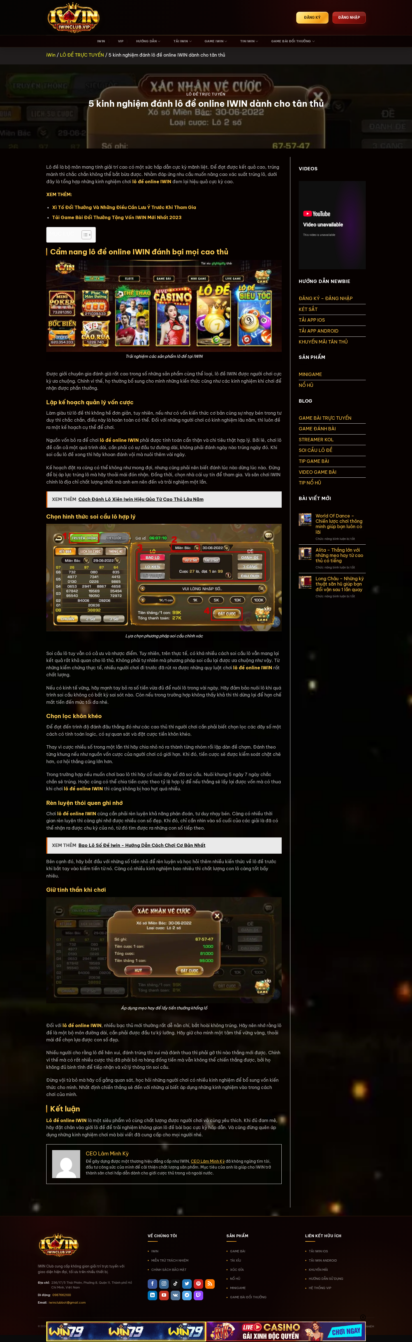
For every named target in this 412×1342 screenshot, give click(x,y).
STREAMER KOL (316, 439)
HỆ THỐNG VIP (320, 1288)
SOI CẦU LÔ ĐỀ (315, 450)
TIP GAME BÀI (314, 461)
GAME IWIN (214, 41)
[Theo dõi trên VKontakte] (175, 1295)
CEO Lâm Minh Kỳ (208, 1161)
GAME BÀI (237, 1251)
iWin (50, 55)
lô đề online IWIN (119, 440)
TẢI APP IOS (312, 320)
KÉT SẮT (308, 309)
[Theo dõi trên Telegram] (187, 1295)
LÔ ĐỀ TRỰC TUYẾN (82, 55)
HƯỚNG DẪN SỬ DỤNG (326, 1279)
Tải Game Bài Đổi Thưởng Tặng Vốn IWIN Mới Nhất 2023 (117, 217)
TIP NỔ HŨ (310, 483)
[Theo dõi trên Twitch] (198, 1295)
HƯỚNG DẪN (146, 41)
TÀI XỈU (235, 1260)
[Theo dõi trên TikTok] (175, 1284)
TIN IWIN (247, 41)
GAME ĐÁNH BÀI (317, 428)
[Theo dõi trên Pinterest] (198, 1284)
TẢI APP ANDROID (319, 331)
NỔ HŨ (306, 385)
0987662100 (61, 1295)
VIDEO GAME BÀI (317, 472)
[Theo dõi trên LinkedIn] (152, 1295)
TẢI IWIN (180, 41)
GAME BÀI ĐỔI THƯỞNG (291, 41)
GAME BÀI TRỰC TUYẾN (325, 418)
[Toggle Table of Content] (83, 235)
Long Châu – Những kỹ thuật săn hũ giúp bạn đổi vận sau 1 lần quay (340, 584)
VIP (120, 41)
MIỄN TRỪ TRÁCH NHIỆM (169, 1260)
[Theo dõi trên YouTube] (164, 1295)
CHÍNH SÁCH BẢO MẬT (168, 1270)
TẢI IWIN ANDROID (323, 1260)
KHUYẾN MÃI (318, 1270)
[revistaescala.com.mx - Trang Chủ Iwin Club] (74, 17)
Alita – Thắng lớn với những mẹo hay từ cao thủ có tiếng (339, 555)
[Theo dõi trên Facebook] (152, 1284)
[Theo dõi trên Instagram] (164, 1284)
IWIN (101, 41)
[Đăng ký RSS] (210, 1284)
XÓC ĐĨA (237, 1270)
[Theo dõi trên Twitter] (187, 1284)
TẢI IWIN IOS (318, 1251)
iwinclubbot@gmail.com (67, 1302)
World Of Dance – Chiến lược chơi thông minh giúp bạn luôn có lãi (339, 524)
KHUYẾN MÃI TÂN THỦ (323, 342)
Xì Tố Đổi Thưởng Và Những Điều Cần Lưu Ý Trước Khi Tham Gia (124, 207)
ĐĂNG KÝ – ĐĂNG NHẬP (326, 298)
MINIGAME (310, 374)
